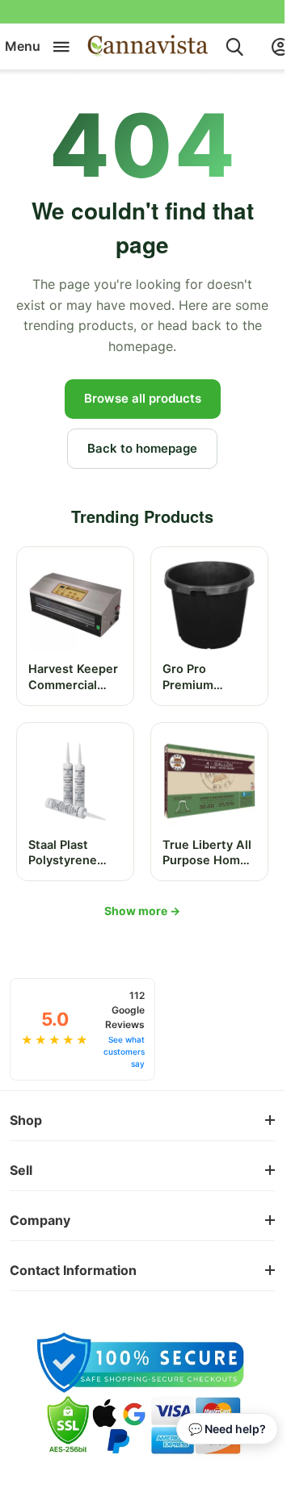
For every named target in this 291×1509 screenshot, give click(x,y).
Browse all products (142, 398)
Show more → (142, 911)
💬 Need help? (227, 1429)
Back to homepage (142, 448)
